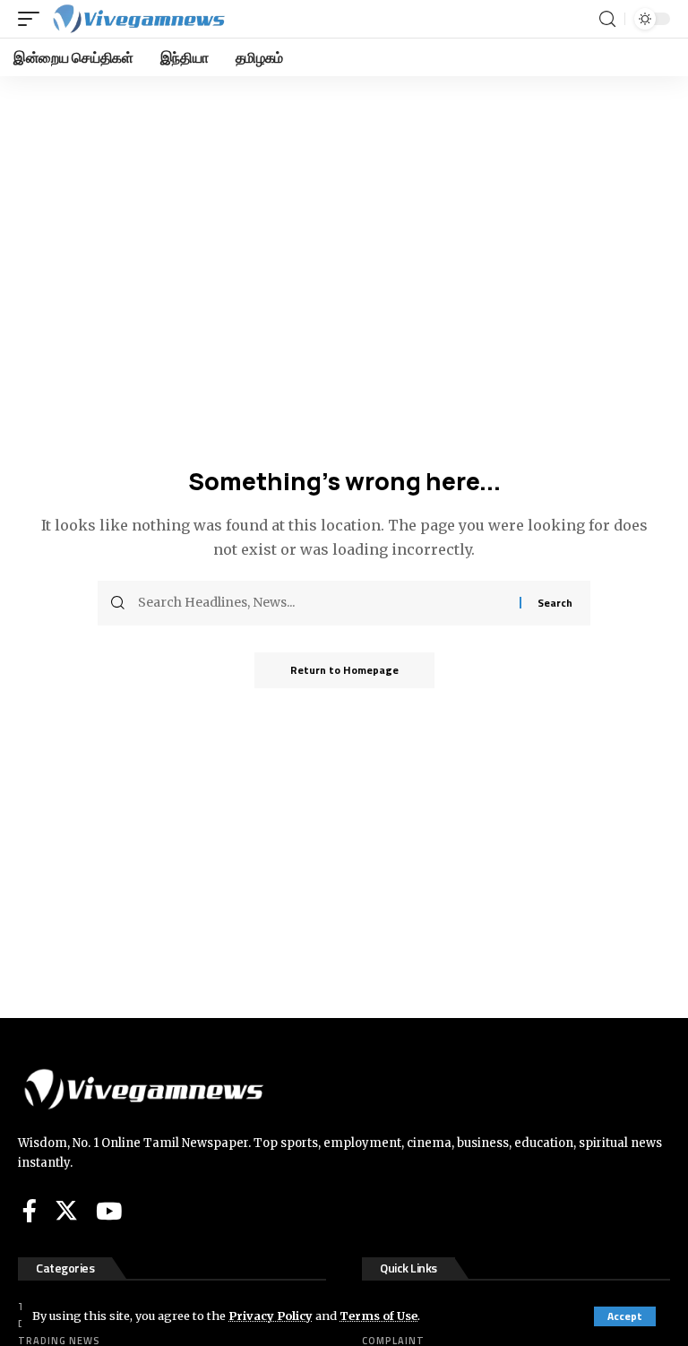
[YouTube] (108, 1210)
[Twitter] (66, 1210)
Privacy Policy (270, 1315)
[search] (607, 19)
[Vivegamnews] (138, 19)
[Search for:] (322, 603)
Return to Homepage (344, 669)
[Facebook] (29, 1210)
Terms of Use (378, 1315)
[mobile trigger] (33, 19)
